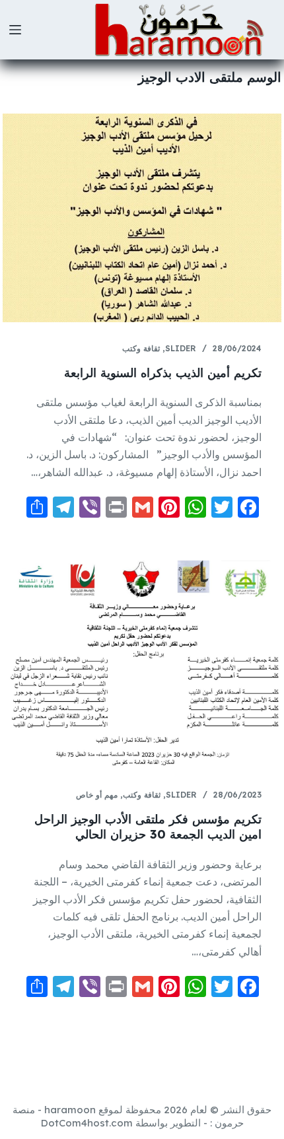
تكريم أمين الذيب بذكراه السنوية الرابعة (163, 372)
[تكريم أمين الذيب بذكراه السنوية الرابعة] (142, 218)
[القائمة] (15, 30)
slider (180, 348)
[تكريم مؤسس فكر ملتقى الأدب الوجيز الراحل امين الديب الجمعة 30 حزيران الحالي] (142, 664)
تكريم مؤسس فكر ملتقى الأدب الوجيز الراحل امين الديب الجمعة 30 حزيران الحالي (148, 826)
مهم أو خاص (97, 795)
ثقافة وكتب (141, 348)
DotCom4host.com (87, 1123)
